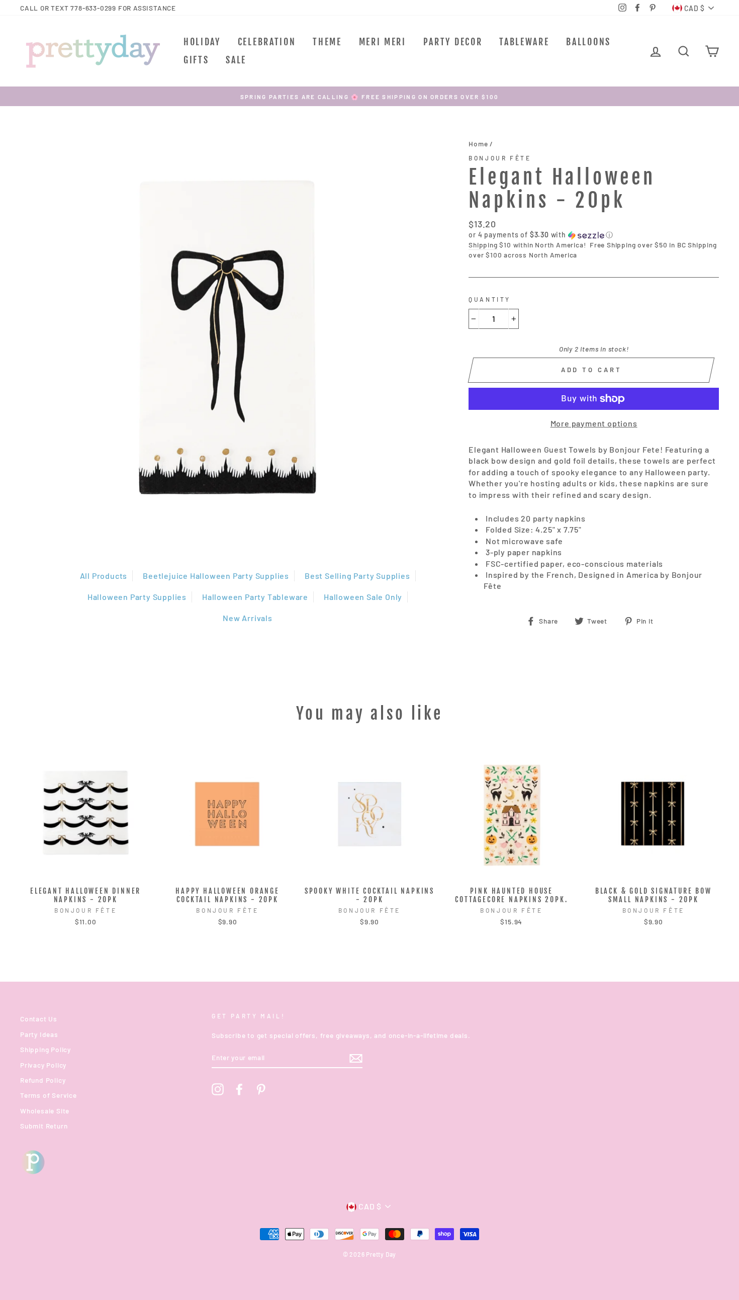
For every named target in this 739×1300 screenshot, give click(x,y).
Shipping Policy (45, 1049)
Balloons (588, 41)
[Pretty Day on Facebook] (239, 1089)
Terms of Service (48, 1095)
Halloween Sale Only (363, 596)
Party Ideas (39, 1034)
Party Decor (453, 41)
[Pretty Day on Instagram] (218, 1089)
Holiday (202, 41)
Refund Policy (42, 1080)
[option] (369, 96)
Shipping (483, 244)
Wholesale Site (44, 1110)
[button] (594, 235)
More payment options (593, 423)
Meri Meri (382, 41)
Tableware (524, 41)
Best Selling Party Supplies (357, 575)
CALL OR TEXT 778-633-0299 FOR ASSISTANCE (98, 8)
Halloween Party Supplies (137, 596)
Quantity (490, 299)
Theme (327, 41)
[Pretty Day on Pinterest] (261, 1089)
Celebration (267, 41)
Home (478, 143)
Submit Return (43, 1125)
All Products (104, 575)
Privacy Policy (43, 1065)
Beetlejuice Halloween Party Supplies (216, 575)
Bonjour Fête (500, 157)
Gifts (196, 59)
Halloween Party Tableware (255, 596)
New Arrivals (247, 618)
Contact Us (38, 1018)
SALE (236, 59)
